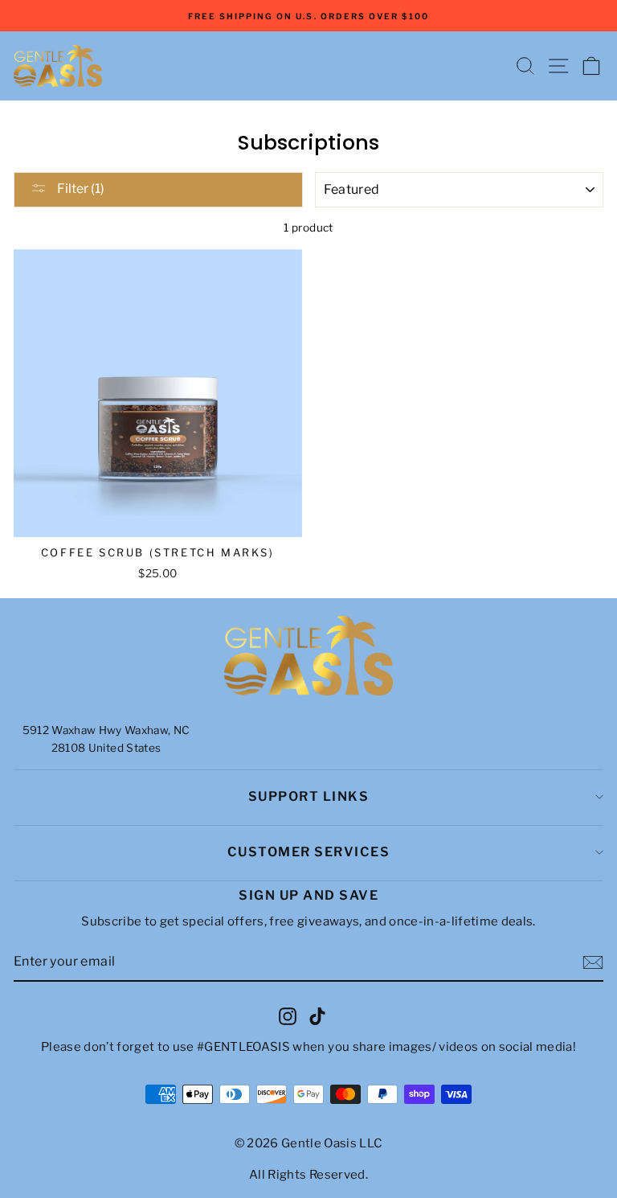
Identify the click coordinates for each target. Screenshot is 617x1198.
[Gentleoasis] (308, 656)
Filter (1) (79, 188)
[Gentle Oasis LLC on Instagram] (287, 1015)
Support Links (309, 796)
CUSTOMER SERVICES (308, 852)
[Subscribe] (592, 962)
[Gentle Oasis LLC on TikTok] (317, 1015)
